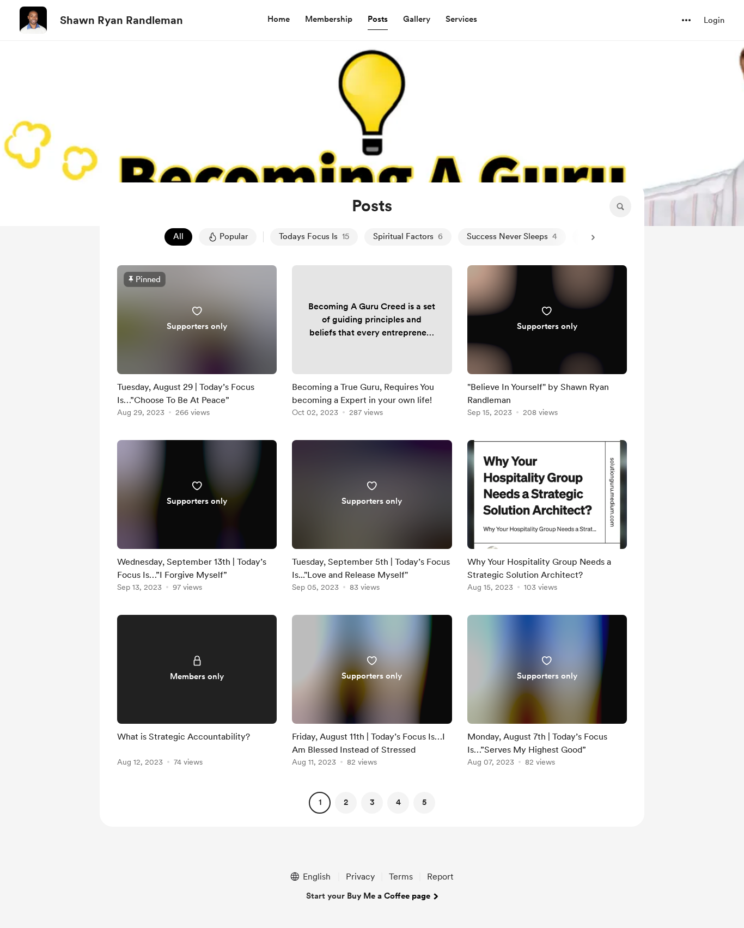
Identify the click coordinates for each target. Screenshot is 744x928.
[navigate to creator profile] (33, 20)
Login (714, 20)
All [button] (178, 236)
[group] (197, 343)
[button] (278, 19)
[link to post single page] (197, 343)
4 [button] (398, 802)
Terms (401, 876)
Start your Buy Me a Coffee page (368, 896)
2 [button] (346, 802)
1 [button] (320, 802)
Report (440, 876)
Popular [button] (233, 236)
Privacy (360, 876)
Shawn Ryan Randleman (121, 20)
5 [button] (424, 802)
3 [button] (372, 802)
